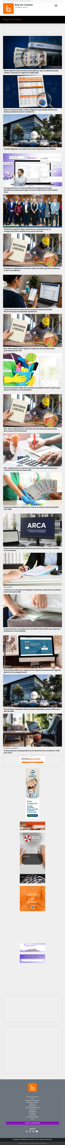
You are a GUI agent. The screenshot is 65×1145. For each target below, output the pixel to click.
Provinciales (32, 1115)
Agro (32, 1098)
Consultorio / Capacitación (32, 1100)
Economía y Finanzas (32, 1102)
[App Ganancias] (32, 763)
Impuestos (32, 1104)
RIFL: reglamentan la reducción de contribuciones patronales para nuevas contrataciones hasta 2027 (31, 469)
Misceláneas (32, 1111)
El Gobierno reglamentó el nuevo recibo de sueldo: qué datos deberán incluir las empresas (32, 269)
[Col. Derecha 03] (32, 883)
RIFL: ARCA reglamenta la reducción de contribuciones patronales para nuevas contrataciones (30, 430)
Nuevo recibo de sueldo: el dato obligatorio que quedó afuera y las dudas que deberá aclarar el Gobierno (30, 111)
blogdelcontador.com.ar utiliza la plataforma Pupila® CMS (32, 1143)
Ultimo (32, 1118)
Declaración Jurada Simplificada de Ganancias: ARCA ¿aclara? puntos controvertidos (31, 549)
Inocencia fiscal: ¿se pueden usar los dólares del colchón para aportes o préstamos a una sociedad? (32, 630)
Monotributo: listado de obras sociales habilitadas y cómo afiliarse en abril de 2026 (32, 710)
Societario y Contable (32, 1117)
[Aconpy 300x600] (32, 962)
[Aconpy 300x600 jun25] (32, 951)
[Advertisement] (32, 1047)
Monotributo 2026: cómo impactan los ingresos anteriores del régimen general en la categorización (32, 671)
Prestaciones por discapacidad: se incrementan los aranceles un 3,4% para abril (31, 752)
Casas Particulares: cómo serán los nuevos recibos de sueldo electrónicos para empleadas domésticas (28, 310)
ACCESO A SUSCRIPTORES (32, 1123)
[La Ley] (32, 830)
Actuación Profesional (32, 1097)
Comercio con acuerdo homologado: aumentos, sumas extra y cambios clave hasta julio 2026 (32, 591)
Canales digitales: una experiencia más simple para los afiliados (30, 149)
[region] (32, 927)
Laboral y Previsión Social (32, 1107)
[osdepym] (32, 819)
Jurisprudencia (32, 1106)
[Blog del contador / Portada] (8, 8)
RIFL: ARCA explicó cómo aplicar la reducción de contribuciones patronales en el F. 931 (29, 350)
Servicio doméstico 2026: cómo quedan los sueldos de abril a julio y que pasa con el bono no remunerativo (32, 389)
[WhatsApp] (32, 911)
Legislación (32, 1109)
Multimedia (32, 1113)
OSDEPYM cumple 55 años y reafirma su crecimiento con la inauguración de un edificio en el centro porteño (27, 230)
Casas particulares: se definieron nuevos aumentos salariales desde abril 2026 (31, 508)
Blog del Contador (12, 19)
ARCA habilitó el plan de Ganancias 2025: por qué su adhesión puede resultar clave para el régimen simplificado (31, 72)
